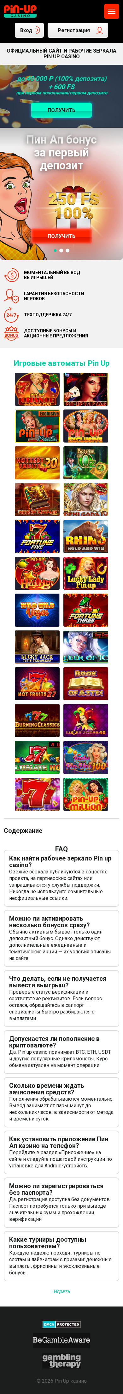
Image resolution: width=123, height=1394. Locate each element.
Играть (61, 1291)
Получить (61, 236)
